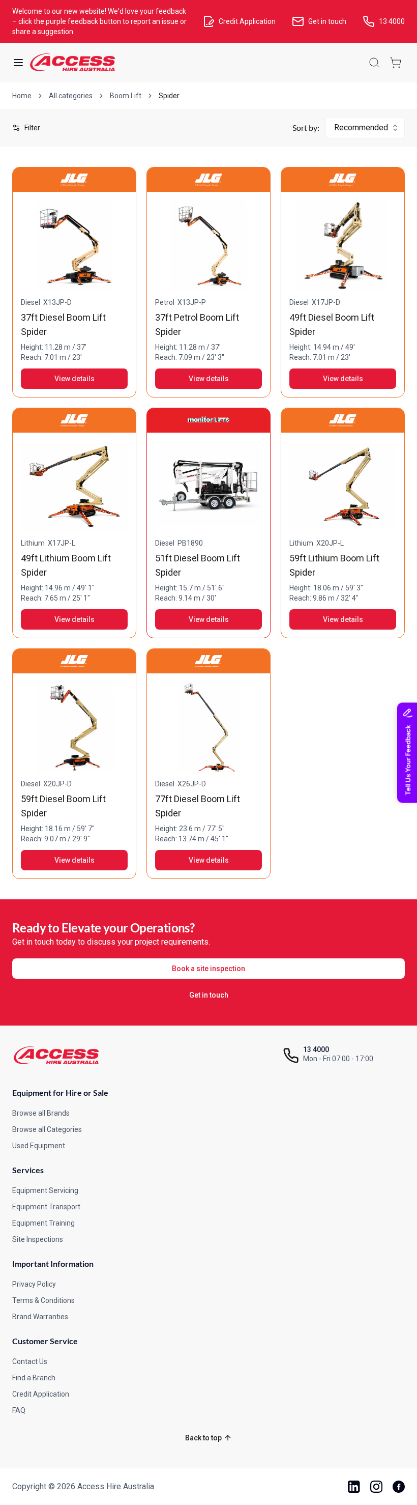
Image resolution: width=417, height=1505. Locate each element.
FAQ (18, 1410)
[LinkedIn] (354, 1487)
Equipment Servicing (45, 1190)
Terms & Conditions (43, 1300)
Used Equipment (38, 1146)
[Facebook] (399, 1487)
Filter (32, 128)
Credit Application (40, 1394)
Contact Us (29, 1361)
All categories (71, 96)
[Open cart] (395, 62)
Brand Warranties (40, 1317)
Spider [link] (169, 96)
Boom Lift (125, 96)
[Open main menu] (18, 62)
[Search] (374, 62)
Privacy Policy (34, 1284)
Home (22, 96)
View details (74, 379)
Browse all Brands (41, 1113)
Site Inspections (37, 1239)
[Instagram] (376, 1487)
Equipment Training (43, 1223)
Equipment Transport (46, 1207)
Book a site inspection (208, 968)
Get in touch (208, 995)
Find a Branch (33, 1378)
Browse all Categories (47, 1129)
